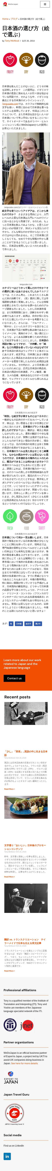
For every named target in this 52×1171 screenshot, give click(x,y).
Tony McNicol (12, 40)
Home (5, 18)
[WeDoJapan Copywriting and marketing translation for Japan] (10, 4)
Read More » (9, 789)
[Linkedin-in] (7, 1156)
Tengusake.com (10, 103)
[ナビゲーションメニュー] (45, 4)
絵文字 (28, 624)
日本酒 (19, 624)
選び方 (38, 624)
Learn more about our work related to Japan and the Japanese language (22, 664)
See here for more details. (24, 1063)
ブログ (14, 18)
